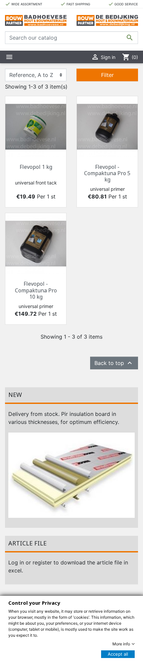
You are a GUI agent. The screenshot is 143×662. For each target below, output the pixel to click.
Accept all (118, 654)
